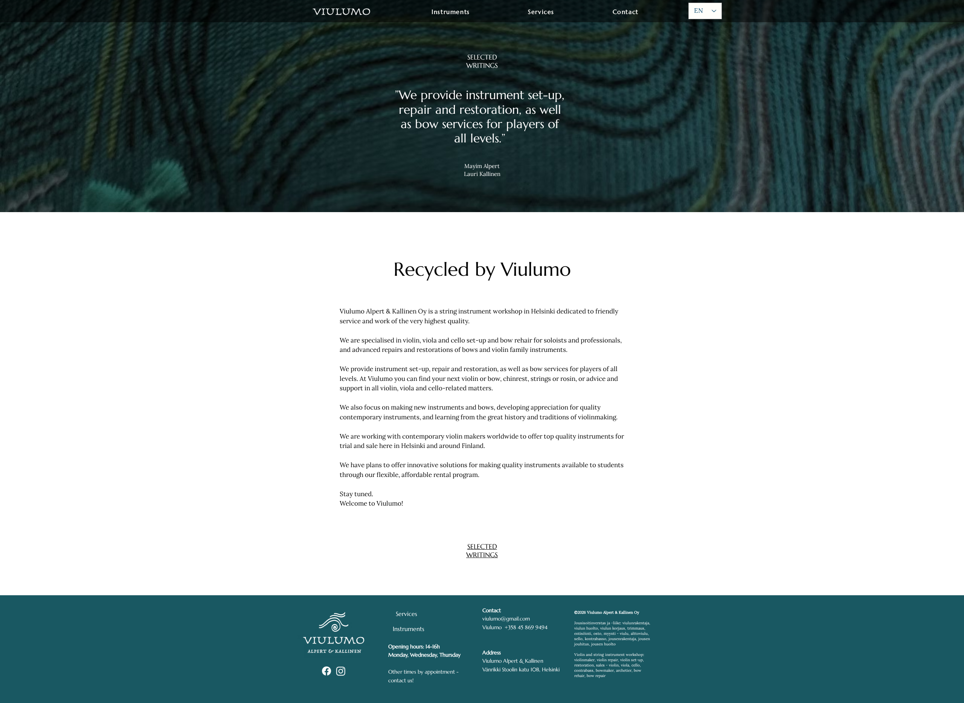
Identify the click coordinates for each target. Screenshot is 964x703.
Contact (491, 610)
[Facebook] (326, 671)
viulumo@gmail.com (506, 618)
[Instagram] (341, 671)
